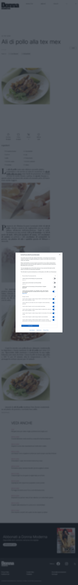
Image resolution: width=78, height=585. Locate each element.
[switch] (54, 278)
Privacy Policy (46, 330)
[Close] (60, 255)
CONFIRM (30, 325)
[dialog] (39, 292)
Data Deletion (32, 330)
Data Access (39, 330)
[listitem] (39, 275)
